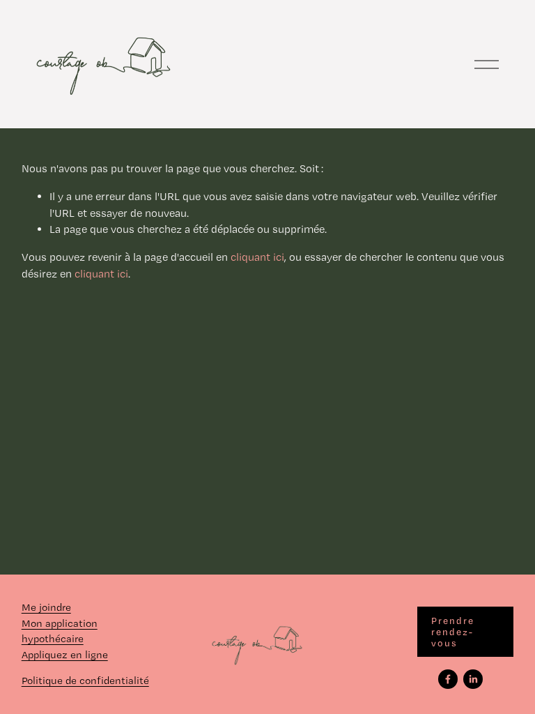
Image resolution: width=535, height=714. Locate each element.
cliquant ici (257, 257)
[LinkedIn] (473, 679)
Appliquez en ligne (65, 654)
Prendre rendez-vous (452, 631)
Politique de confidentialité (85, 680)
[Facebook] (448, 679)
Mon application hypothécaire (60, 631)
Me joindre (46, 607)
